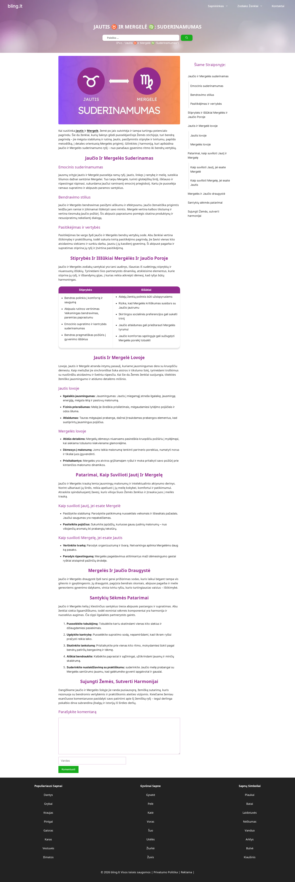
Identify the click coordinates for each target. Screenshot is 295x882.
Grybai (48, 804)
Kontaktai (278, 6)
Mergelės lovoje (200, 144)
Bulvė (249, 848)
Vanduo (250, 830)
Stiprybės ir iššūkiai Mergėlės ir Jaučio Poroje (208, 115)
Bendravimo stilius (202, 94)
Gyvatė (150, 795)
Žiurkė (150, 848)
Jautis (80, 130)
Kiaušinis (250, 857)
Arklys (250, 839)
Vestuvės (48, 848)
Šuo (150, 830)
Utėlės (150, 839)
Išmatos (48, 857)
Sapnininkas (216, 6)
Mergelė (92, 130)
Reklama (186, 872)
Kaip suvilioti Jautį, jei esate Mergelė (208, 169)
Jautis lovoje (198, 135)
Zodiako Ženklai (247, 6)
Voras (150, 821)
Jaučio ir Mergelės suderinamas (208, 76)
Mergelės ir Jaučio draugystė (206, 193)
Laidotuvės (250, 812)
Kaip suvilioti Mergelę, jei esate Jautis (210, 182)
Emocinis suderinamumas (206, 86)
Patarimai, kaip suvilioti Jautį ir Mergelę (207, 155)
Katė (150, 812)
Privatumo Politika (166, 872)
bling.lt (15, 6)
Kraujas (48, 812)
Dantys (48, 795)
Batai (249, 804)
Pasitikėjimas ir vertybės (206, 103)
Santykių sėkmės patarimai (205, 202)
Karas (48, 839)
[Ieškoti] (187, 38)
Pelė (150, 804)
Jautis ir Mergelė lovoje (203, 125)
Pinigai (48, 821)
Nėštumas (249, 821)
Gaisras (48, 830)
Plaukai (249, 795)
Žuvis (150, 857)
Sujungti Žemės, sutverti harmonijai (203, 213)
